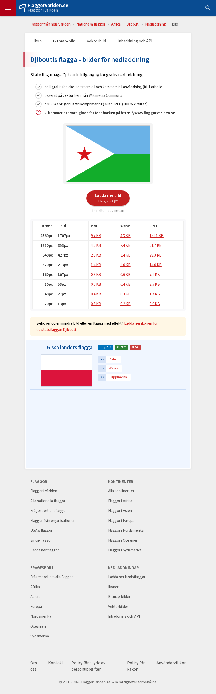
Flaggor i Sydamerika (124, 550)
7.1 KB (155, 274)
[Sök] (208, 8)
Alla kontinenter (121, 491)
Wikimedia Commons (105, 95)
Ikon (37, 41)
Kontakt (55, 663)
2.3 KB (96, 255)
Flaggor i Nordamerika (126, 530)
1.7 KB (155, 294)
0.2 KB (125, 303)
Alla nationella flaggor (47, 501)
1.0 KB (125, 264)
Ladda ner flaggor (44, 550)
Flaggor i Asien (120, 511)
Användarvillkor (171, 663)
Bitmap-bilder (119, 597)
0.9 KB (155, 303)
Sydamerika (39, 636)
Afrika (116, 24)
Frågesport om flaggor (48, 511)
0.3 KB (125, 294)
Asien (35, 597)
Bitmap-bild (64, 41)
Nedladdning (155, 24)
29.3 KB (156, 255)
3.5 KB (155, 284)
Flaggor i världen (43, 10)
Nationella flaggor (90, 24)
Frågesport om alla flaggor (51, 577)
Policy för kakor (136, 666)
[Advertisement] (108, 429)
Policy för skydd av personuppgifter (88, 666)
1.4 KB (125, 255)
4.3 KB (125, 235)
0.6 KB (125, 274)
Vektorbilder (118, 607)
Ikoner (113, 587)
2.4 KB (125, 245)
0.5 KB (96, 284)
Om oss (33, 666)
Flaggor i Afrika (120, 501)
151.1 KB (157, 235)
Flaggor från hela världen (50, 24)
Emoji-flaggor (41, 540)
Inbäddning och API (135, 41)
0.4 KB (125, 284)
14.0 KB (156, 264)
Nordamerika (40, 616)
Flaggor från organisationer (52, 521)
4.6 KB (96, 245)
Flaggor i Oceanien (123, 540)
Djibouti (132, 24)
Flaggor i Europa (121, 521)
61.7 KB (156, 245)
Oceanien (38, 626)
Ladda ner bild (108, 198)
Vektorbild (96, 41)
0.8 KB (96, 274)
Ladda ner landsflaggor (126, 577)
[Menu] (8, 8)
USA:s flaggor (41, 530)
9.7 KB (96, 235)
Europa (36, 607)
